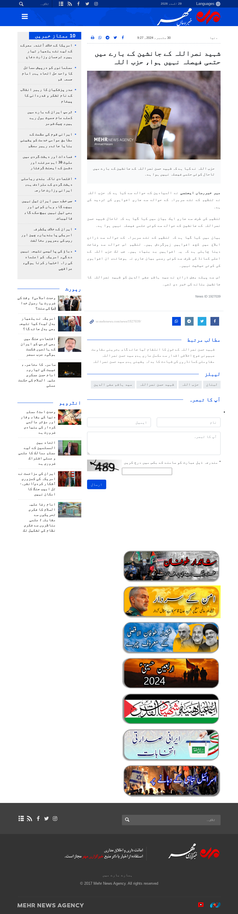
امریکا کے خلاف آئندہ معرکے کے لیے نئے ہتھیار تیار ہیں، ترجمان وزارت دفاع (46, 51)
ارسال (96, 484)
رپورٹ (73, 289)
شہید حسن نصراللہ (156, 384)
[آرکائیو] (21, 818)
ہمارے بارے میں (117, 875)
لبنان (212, 384)
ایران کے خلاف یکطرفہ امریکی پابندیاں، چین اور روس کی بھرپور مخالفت (47, 235)
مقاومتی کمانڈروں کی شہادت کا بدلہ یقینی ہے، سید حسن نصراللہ (153, 362)
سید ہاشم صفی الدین (113, 384)
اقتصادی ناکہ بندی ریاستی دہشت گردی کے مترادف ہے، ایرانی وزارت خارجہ (47, 184)
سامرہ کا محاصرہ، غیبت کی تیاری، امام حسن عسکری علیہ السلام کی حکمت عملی (37, 374)
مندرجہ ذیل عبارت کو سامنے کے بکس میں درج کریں (172, 462)
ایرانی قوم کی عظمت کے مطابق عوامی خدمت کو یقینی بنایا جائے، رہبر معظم (46, 140)
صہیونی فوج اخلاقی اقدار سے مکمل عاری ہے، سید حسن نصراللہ (158, 355)
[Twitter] (46, 818)
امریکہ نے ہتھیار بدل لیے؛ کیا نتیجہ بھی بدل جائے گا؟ (37, 323)
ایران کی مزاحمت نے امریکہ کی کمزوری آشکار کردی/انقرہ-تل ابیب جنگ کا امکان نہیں (37, 483)
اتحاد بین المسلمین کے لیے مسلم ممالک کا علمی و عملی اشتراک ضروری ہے (37, 452)
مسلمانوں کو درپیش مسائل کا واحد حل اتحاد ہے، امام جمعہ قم (47, 73)
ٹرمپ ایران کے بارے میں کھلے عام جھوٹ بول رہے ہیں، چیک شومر (50, 118)
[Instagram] (55, 818)
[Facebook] (38, 818)
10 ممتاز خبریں (55, 36)
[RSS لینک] (29, 818)
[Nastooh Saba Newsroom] (212, 905)
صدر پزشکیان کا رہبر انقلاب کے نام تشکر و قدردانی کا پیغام (46, 95)
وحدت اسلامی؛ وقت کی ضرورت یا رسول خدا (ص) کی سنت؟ (36, 303)
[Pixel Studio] (197, 905)
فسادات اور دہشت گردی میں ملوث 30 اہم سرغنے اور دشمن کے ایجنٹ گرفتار (48, 162)
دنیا (214, 37)
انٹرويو (70, 403)
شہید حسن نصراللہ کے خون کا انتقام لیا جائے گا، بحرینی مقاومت (153, 349)
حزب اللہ (190, 384)
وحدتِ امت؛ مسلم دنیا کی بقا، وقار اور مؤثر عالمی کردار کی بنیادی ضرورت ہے (38, 422)
